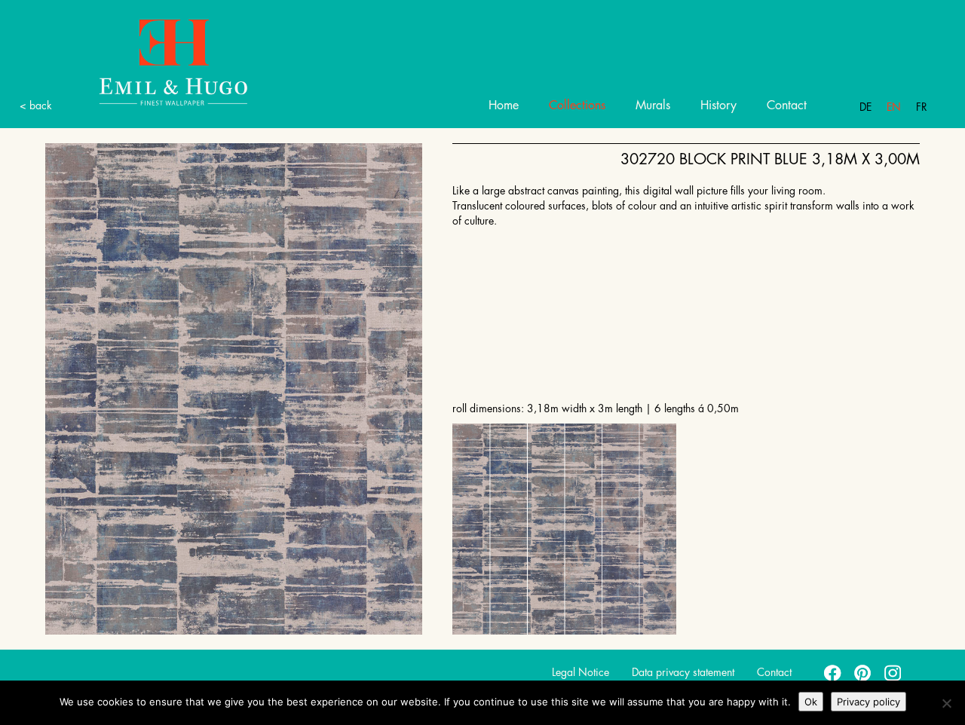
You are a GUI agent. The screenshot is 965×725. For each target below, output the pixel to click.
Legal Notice (580, 672)
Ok (810, 702)
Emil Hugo (173, 61)
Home (504, 105)
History (718, 105)
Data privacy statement (683, 672)
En (894, 107)
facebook (833, 672)
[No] (946, 703)
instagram (893, 672)
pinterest (863, 672)
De (865, 107)
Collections (577, 105)
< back (36, 105)
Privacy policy (868, 702)
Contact (787, 105)
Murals (653, 105)
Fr (921, 107)
